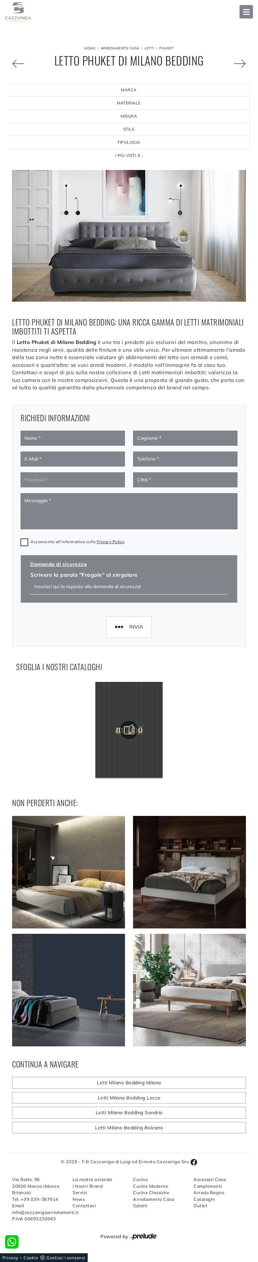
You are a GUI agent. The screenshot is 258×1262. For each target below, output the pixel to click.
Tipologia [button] (128, 142)
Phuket (166, 48)
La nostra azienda (92, 1179)
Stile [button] (129, 129)
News (79, 1199)
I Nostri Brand (88, 1186)
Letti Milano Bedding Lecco (129, 1098)
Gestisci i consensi (65, 1257)
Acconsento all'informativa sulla (78, 541)
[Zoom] (240, 64)
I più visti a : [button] (129, 155)
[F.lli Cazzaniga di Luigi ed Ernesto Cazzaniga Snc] (129, 12)
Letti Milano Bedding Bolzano (129, 1128)
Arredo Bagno (209, 1192)
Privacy (10, 1257)
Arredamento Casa (120, 48)
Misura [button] (129, 116)
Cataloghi (204, 1199)
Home (89, 48)
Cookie (31, 1257)
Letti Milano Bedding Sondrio (129, 1112)
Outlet (200, 1205)
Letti (149, 48)
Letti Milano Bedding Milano (129, 1083)
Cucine (140, 1179)
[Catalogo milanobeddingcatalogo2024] (129, 730)
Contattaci (84, 1205)
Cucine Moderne (150, 1186)
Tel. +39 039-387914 (35, 1199)
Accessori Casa (210, 1179)
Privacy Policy (111, 541)
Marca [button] (129, 89)
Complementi (208, 1186)
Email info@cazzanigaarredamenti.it (38, 1209)
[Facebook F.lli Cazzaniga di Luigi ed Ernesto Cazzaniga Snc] (193, 1161)
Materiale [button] (129, 102)
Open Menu (246, 11)
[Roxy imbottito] (18, 64)
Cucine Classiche (151, 1192)
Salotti (140, 1205)
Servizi (80, 1192)
